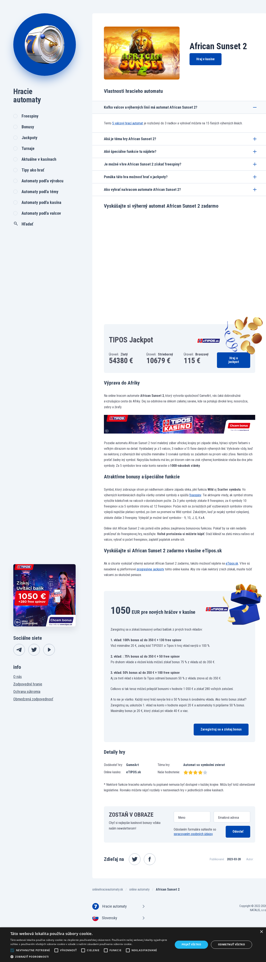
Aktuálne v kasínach (39, 159)
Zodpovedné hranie (27, 684)
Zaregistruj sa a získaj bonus (221, 729)
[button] (89, 957)
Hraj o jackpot (233, 360)
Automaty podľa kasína (41, 202)
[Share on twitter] (134, 859)
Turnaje (28, 148)
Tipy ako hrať (33, 170)
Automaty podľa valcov (41, 213)
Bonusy (28, 126)
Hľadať (27, 224)
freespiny (195, 495)
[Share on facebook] (149, 859)
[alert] (133, 944)
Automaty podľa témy (40, 191)
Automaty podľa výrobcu (42, 180)
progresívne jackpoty (150, 569)
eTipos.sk (232, 563)
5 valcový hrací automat (127, 123)
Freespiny (30, 116)
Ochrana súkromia (26, 691)
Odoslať (238, 831)
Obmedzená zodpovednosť (33, 699)
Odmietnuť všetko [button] (231, 944)
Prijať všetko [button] (191, 944)
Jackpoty (29, 137)
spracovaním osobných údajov (193, 834)
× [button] (261, 931)
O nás (17, 676)
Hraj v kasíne (205, 59)
